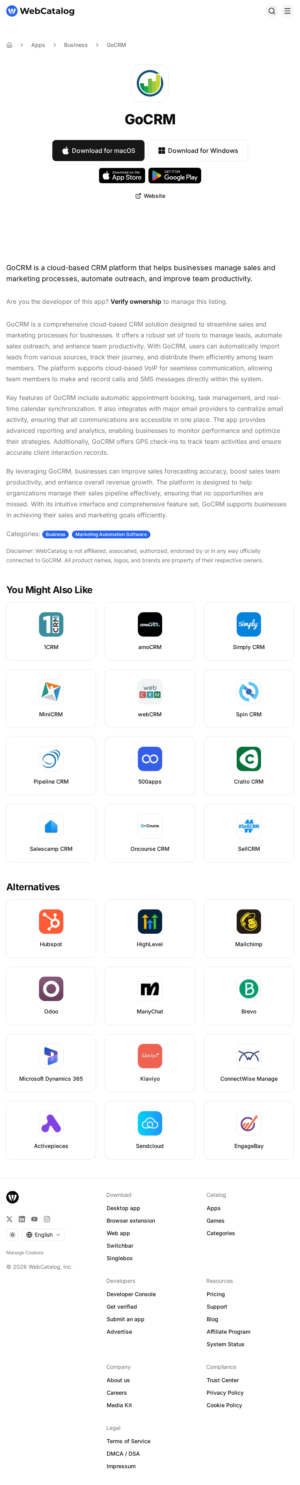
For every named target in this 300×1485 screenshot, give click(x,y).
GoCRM (116, 44)
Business (76, 44)
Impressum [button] (121, 1466)
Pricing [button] (216, 1294)
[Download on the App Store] (122, 175)
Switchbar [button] (120, 1245)
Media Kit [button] (119, 1405)
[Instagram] (47, 1219)
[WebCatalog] (12, 1197)
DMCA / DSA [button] (123, 1453)
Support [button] (217, 1306)
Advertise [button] (119, 1331)
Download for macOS (103, 150)
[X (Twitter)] (9, 1219)
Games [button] (216, 1220)
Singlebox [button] (120, 1258)
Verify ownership (136, 301)
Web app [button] (118, 1233)
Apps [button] (214, 1208)
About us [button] (118, 1380)
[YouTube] (34, 1219)
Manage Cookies (24, 1252)
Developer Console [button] (131, 1294)
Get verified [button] (122, 1306)
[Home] (40, 11)
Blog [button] (212, 1319)
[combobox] (43, 1235)
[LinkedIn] (22, 1219)
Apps (38, 44)
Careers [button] (117, 1392)
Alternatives (33, 887)
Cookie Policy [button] (224, 1405)
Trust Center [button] (223, 1380)
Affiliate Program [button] (228, 1331)
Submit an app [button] (126, 1319)
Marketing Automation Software (111, 534)
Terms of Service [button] (128, 1441)
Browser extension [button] (131, 1220)
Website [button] (154, 195)
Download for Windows (203, 150)
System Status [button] (226, 1344)
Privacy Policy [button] (225, 1392)
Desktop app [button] (123, 1208)
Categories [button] (221, 1233)
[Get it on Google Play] (174, 175)
